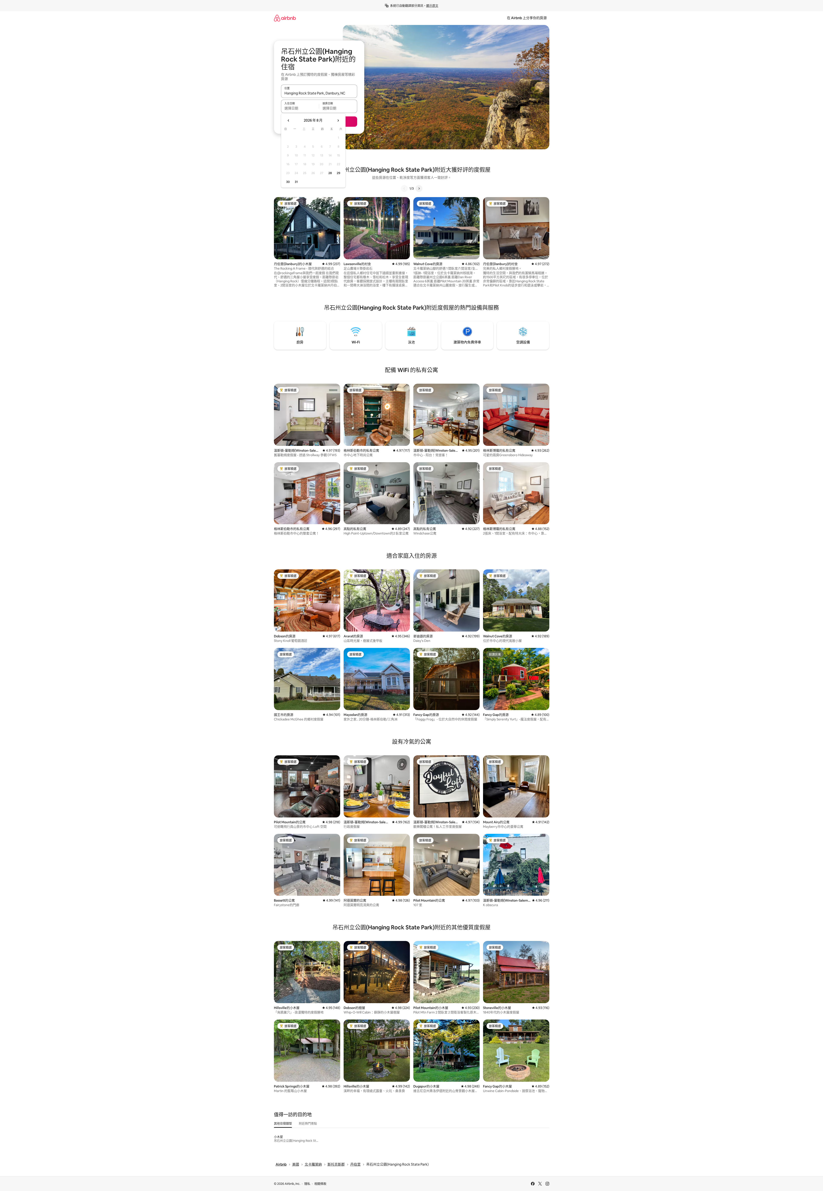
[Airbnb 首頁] (285, 18)
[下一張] (418, 188)
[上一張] (404, 188)
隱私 (307, 1184)
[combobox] (319, 93)
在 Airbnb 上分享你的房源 (527, 18)
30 (288, 182)
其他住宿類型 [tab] (283, 1123)
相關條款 (320, 1184)
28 (330, 173)
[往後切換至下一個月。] (338, 120)
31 (296, 182)
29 (338, 173)
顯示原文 (432, 6)
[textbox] (300, 108)
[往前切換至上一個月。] (288, 120)
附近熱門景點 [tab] (308, 1123)
